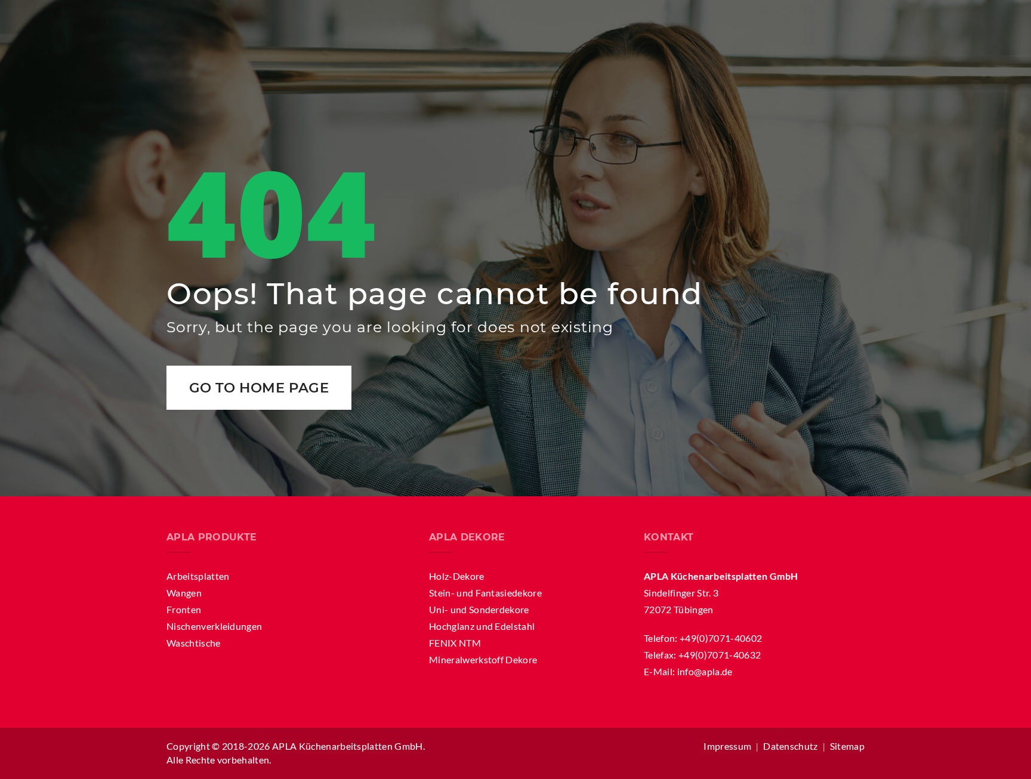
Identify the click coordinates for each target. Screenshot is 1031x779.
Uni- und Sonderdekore (479, 609)
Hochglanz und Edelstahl (482, 626)
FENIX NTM (455, 642)
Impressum (727, 746)
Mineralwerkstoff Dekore (483, 659)
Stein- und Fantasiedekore (485, 592)
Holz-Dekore (456, 576)
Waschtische (193, 642)
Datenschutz (790, 746)
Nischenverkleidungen (214, 626)
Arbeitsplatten (197, 576)
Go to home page (259, 387)
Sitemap (847, 746)
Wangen (184, 592)
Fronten (183, 609)
